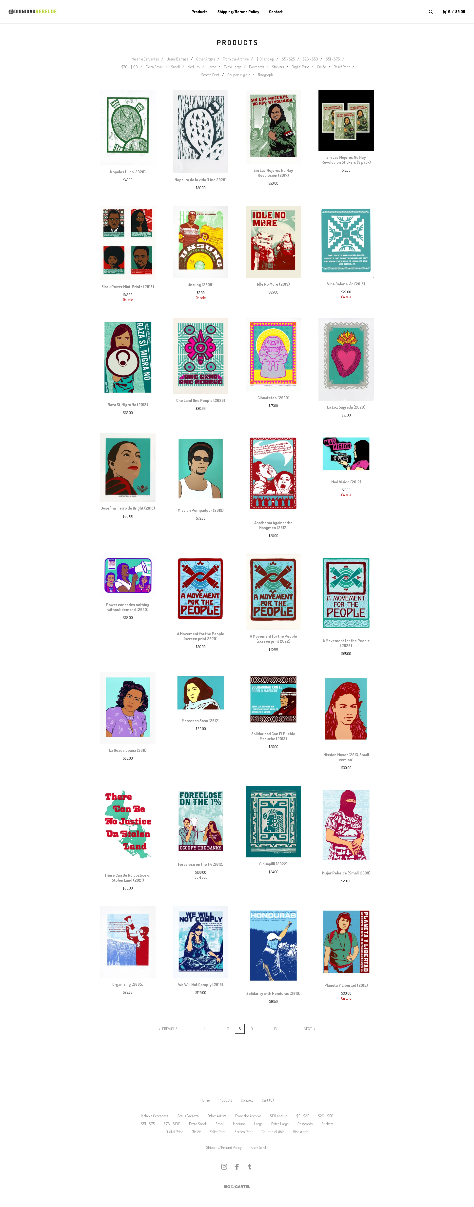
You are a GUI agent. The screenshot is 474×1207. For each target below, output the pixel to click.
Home (205, 1100)
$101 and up (265, 59)
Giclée (321, 66)
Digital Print (300, 66)
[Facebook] (237, 1166)
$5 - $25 (288, 59)
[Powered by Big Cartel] (237, 1186)
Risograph (265, 74)
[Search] (431, 12)
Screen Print (210, 74)
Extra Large (232, 66)
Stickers (278, 66)
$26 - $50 (310, 59)
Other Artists (205, 59)
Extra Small (154, 66)
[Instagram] (224, 1166)
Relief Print (342, 66)
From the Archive (236, 59)
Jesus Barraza (177, 59)
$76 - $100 (129, 66)
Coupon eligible (238, 74)
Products (200, 11)
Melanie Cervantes (145, 59)
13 (275, 1028)
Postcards (256, 66)
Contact (276, 11)
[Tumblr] (249, 1166)
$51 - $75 (333, 59)
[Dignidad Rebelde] (32, 11)
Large (212, 66)
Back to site (259, 1147)
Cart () (268, 1100)
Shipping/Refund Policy (238, 11)
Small (175, 66)
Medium (194, 66)
